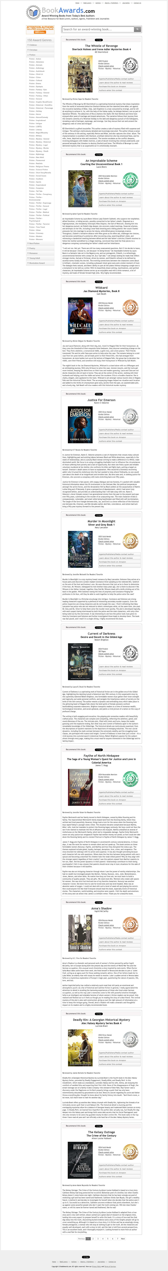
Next (123, 1239)
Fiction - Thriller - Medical (39, 212)
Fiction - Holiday (35, 111)
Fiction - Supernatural (37, 185)
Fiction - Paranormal (37, 160)
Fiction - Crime (35, 77)
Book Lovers (87, 3)
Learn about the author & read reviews (116, 83)
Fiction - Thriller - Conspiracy (40, 194)
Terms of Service (110, 1266)
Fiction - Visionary (36, 233)
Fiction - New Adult (36, 157)
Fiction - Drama (35, 83)
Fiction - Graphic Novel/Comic (40, 102)
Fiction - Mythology (36, 154)
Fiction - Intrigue (35, 123)
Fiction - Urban (35, 230)
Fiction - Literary (35, 130)
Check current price (106, 66)
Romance (33, 253)
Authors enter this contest (110, 90)
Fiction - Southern (36, 179)
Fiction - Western (35, 236)
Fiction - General (35, 99)
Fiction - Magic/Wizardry (38, 133)
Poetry (32, 248)
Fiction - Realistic (36, 163)
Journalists (126, 3)
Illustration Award (37, 263)
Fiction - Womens (36, 239)
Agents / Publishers (111, 3)
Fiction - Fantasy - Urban (38, 96)
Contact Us (137, 3)
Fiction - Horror (35, 114)
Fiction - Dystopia (36, 86)
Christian (33, 50)
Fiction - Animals (35, 65)
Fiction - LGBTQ (35, 126)
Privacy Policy (96, 1266)
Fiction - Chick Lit (36, 74)
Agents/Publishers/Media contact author (116, 79)
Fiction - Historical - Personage (41, 108)
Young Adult (34, 258)
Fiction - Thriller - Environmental (36, 198)
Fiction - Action (35, 59)
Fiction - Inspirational (37, 120)
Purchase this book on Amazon (112, 86)
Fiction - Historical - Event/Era (40, 105)
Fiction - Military (35, 136)
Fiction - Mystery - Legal (38, 145)
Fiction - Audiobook (36, 71)
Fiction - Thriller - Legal (38, 209)
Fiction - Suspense (36, 188)
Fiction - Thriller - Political (39, 215)
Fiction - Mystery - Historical (40, 142)
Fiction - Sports (35, 182)
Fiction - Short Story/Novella (40, 173)
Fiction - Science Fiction (38, 170)
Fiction (32, 55)
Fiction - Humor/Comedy (38, 117)
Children (33, 45)
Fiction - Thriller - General (39, 206)
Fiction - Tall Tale (35, 191)
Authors (98, 3)
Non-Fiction (34, 243)
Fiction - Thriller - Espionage (40, 203)
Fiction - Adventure (36, 62)
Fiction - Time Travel (37, 227)
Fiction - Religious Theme (39, 166)
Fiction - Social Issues (37, 176)
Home (77, 3)
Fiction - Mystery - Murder (39, 148)
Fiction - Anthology (36, 68)
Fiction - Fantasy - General (39, 93)
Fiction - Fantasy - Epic (38, 90)
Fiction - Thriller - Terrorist (39, 224)
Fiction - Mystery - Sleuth (38, 151)
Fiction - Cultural (35, 80)
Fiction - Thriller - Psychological (36, 219)
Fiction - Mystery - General (39, 139)
